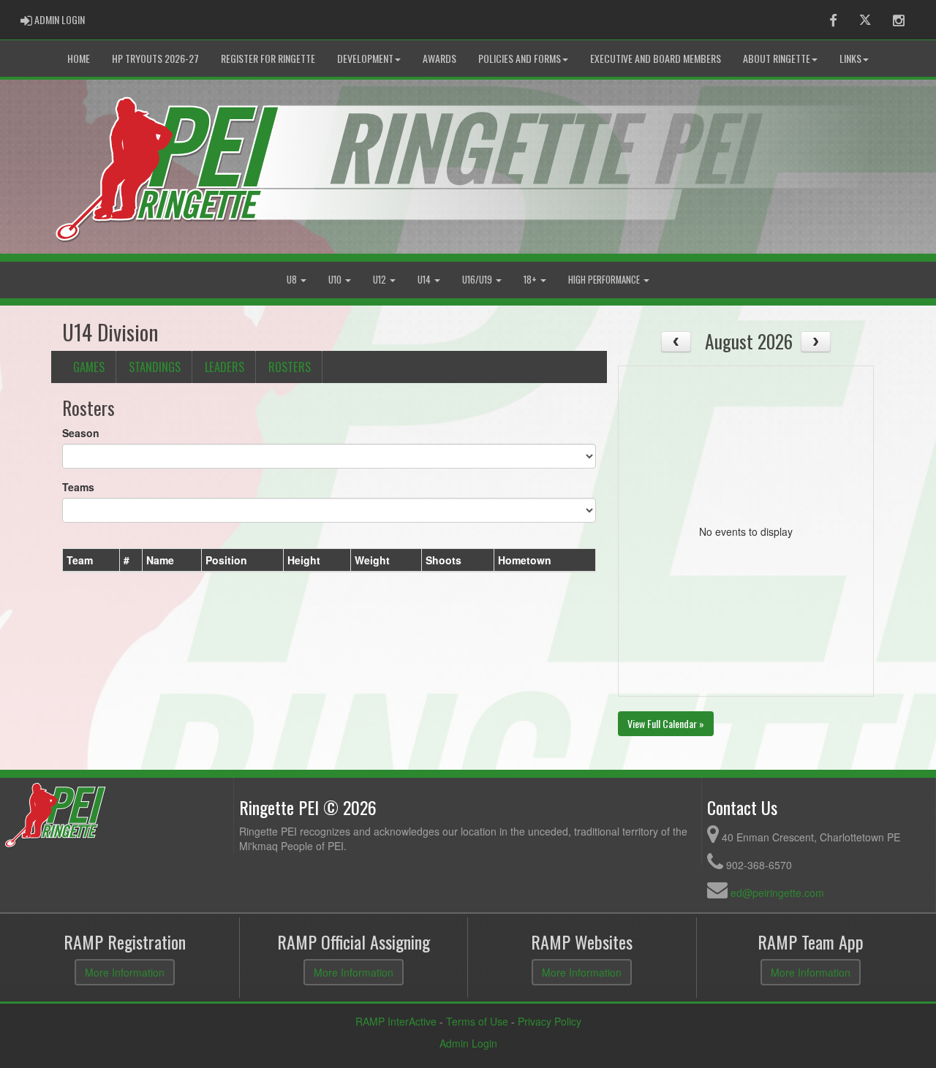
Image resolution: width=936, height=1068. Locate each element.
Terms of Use (477, 1021)
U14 (425, 280)
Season (80, 432)
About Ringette (776, 58)
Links (850, 58)
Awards (439, 58)
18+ (531, 280)
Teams (78, 487)
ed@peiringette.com (777, 892)
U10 (336, 280)
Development (365, 58)
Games (89, 366)
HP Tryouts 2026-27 (155, 58)
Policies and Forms (519, 58)
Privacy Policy (549, 1021)
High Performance (605, 280)
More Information (125, 972)
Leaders (224, 366)
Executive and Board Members (655, 58)
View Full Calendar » (665, 723)
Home (78, 58)
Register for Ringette (268, 58)
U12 (380, 280)
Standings (155, 366)
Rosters (289, 366)
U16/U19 (478, 280)
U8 (293, 280)
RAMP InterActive (396, 1021)
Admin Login (468, 1043)
